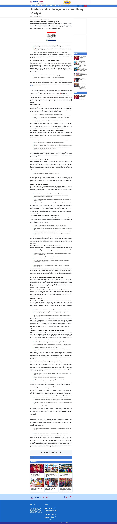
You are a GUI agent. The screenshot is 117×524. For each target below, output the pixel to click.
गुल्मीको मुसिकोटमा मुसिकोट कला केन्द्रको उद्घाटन (36, 489)
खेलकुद (64, 5)
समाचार (38, 5)
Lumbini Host (67, 522)
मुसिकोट (47, 5)
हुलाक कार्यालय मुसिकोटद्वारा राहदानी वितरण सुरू (50, 489)
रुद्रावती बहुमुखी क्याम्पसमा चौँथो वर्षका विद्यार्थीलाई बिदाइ (65, 475)
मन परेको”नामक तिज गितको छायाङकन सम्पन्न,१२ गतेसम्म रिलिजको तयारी (35, 476)
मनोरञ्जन (54, 5)
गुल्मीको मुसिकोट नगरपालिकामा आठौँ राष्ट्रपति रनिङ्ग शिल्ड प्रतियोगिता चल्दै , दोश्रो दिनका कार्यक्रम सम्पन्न (65, 490)
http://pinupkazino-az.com (35, 86)
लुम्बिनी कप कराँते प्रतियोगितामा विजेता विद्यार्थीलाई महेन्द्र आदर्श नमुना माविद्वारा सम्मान (51, 476)
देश (50, 5)
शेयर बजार (59, 5)
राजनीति (42, 5)
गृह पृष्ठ (35, 5)
